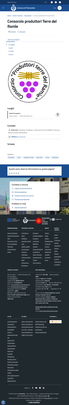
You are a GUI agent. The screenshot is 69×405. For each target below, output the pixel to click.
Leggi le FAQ (10, 340)
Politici (9, 252)
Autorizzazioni (25, 249)
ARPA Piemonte (39, 324)
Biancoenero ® (49, 398)
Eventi (56, 235)
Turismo (35, 260)
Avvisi (46, 260)
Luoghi (56, 238)
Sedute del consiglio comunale (48, 254)
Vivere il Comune (17, 16)
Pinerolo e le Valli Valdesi (42, 327)
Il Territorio (57, 240)
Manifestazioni (49, 241)
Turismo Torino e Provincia (42, 322)
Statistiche (10, 378)
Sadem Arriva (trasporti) (28, 335)
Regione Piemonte (11, 2)
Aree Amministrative (13, 236)
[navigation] (3, 8)
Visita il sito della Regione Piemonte (31, 322)
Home (9, 16)
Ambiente (24, 239)
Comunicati (48, 249)
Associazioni (28, 16)
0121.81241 (13, 277)
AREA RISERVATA (34, 402)
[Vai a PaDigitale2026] (56, 219)
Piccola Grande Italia (41, 332)
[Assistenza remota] (48, 396)
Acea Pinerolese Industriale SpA (30, 332)
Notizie (47, 239)
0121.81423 (21, 136)
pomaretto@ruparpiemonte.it (19, 287)
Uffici (8, 239)
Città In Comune (42, 396)
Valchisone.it (38, 330)
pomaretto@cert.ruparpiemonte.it (20, 285)
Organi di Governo (12, 233)
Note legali (10, 367)
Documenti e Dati (12, 241)
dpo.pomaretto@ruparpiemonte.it (48, 311)
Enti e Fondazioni (12, 244)
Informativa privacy (12, 365)
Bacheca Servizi (11, 359)
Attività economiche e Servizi (57, 256)
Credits (9, 373)
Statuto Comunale (12, 362)
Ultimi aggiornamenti (13, 375)
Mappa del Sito (11, 381)
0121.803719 (14, 279)
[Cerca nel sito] (60, 8)
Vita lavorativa (37, 263)
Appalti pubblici (25, 247)
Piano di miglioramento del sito (12, 335)
